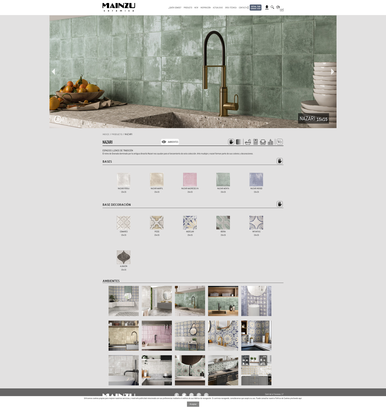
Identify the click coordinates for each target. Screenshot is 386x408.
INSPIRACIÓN (206, 7)
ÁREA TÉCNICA (231, 7)
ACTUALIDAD (218, 7)
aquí (300, 398)
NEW (196, 7)
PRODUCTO (188, 7)
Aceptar (193, 404)
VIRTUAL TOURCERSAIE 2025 (256, 7)
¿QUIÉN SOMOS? (174, 7)
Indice (106, 134)
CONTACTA (243, 7)
